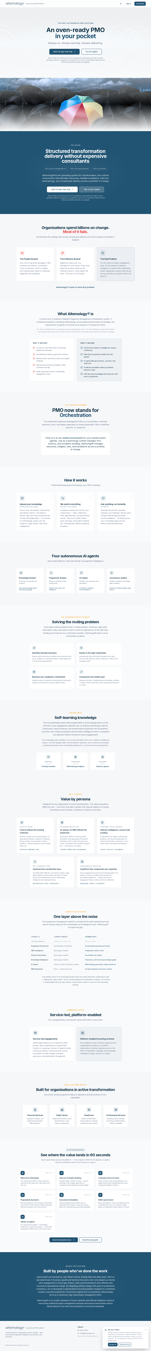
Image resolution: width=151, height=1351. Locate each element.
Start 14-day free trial (62, 52)
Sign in (128, 4)
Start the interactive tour (62, 1240)
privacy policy (112, 1340)
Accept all (112, 1344)
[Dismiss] (145, 1329)
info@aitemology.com (87, 1333)
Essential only (125, 1344)
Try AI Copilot (91, 52)
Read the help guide (90, 1240)
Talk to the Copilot (92, 189)
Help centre (84, 1330)
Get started (140, 4)
